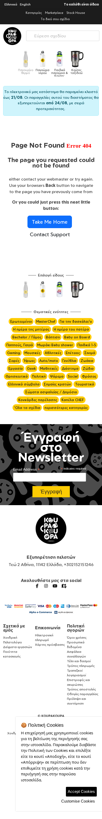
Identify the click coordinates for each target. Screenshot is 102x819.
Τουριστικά (84, 384)
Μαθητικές (49, 368)
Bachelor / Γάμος (27, 337)
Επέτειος (73, 353)
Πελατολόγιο (12, 642)
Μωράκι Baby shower (55, 345)
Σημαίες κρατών (57, 384)
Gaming (13, 353)
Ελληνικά (10, 4)
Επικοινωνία (47, 628)
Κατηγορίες (34, 13)
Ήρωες (29, 361)
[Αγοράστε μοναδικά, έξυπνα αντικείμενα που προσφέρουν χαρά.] (12, 36)
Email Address (26, 469)
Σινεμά (89, 353)
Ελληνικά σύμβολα (23, 384)
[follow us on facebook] (37, 586)
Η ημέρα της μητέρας (31, 329)
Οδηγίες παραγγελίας (82, 694)
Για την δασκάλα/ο (76, 321)
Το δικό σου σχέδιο (55, 19)
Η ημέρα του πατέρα (71, 329)
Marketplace (54, 13)
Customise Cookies (78, 801)
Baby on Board (77, 337)
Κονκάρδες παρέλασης (37, 400)
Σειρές (14, 361)
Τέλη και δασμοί (79, 661)
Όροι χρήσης (77, 637)
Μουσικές (32, 353)
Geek (31, 368)
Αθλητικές (53, 353)
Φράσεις (89, 376)
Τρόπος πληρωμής (81, 666)
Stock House (75, 13)
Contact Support (50, 234)
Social (73, 376)
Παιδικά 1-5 (86, 345)
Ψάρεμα (57, 376)
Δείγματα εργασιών (17, 647)
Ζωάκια (87, 361)
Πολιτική (39, 376)
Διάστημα (70, 368)
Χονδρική (10, 637)
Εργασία (15, 368)
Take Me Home (49, 221)
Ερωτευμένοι (21, 321)
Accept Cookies (81, 791)
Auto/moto (48, 361)
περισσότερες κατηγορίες (66, 408)
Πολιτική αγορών (75, 628)
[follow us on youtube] (55, 586)
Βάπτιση (53, 337)
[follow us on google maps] (63, 586)
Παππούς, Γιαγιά (19, 345)
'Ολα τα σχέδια (27, 408)
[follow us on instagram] (46, 586)
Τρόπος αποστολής (81, 689)
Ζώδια (88, 368)
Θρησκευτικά (16, 376)
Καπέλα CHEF (72, 400)
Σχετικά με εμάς (14, 628)
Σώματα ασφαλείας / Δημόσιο (51, 392)
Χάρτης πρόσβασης (50, 645)
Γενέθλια (69, 361)
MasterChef (45, 321)
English (25, 4)
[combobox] (62, 34)
